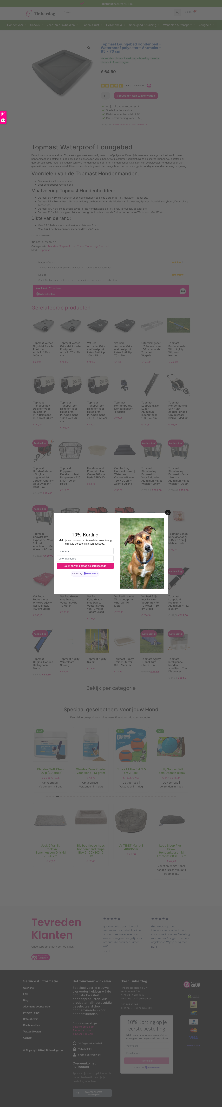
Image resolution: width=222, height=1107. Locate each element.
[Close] (168, 512)
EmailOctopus (92, 574)
